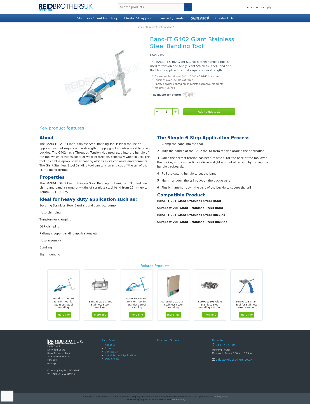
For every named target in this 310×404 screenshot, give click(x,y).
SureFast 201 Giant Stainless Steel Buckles (192, 222)
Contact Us (224, 18)
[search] (188, 7)
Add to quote (207, 111)
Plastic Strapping (138, 18)
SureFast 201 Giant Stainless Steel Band (190, 208)
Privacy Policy (221, 397)
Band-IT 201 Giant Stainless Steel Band (189, 201)
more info (63, 314)
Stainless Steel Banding (97, 18)
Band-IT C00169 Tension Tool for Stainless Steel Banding (63, 303)
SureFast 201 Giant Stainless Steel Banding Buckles (210, 304)
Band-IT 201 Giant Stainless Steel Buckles (191, 215)
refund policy (178, 400)
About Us (110, 345)
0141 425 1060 (226, 345)
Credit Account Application (120, 355)
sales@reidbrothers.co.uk (233, 359)
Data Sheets (112, 358)
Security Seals (172, 18)
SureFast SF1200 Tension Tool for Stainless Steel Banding (136, 303)
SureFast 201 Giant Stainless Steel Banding (173, 304)
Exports (109, 348)
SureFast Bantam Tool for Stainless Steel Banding (246, 304)
